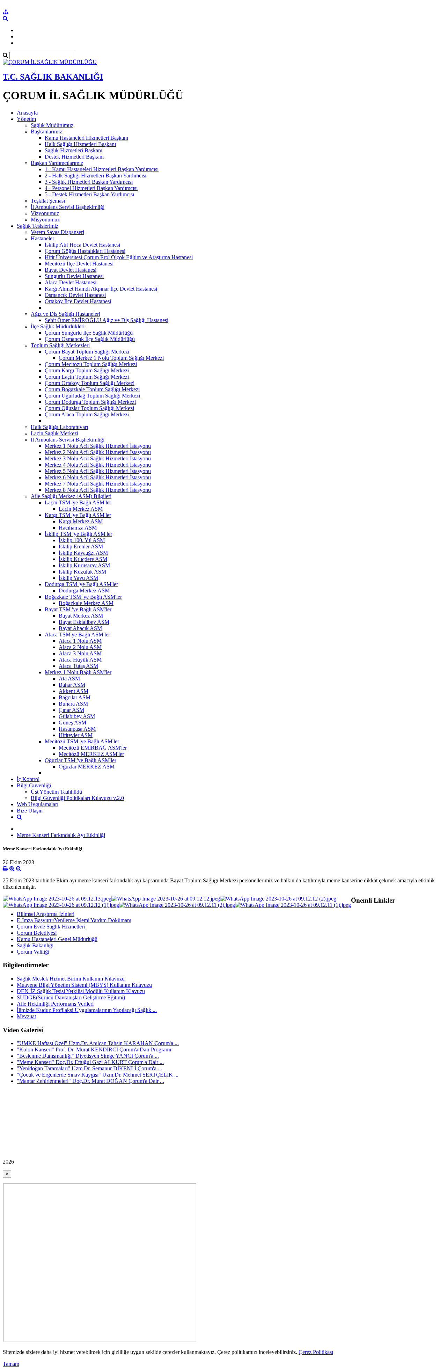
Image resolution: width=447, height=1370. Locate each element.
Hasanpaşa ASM (77, 729)
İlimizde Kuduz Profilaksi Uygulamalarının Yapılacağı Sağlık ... (87, 1010)
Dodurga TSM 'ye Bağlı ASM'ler (81, 584)
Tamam (11, 1364)
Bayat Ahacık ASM (80, 628)
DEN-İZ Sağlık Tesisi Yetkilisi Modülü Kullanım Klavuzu (81, 991)
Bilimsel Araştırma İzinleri (45, 914)
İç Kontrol (28, 779)
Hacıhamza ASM (78, 528)
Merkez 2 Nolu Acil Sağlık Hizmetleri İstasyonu (98, 452)
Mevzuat (26, 1016)
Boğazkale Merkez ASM (86, 603)
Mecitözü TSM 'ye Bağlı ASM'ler (82, 741)
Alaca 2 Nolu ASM (80, 647)
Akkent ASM (73, 691)
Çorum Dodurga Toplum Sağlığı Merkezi (90, 402)
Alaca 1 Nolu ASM (80, 641)
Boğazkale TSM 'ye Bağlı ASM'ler (83, 597)
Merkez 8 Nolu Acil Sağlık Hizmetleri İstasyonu (98, 490)
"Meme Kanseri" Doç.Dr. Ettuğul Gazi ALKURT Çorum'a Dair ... (90, 1062)
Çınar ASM (71, 710)
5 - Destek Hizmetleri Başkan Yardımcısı (89, 194)
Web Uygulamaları (37, 804)
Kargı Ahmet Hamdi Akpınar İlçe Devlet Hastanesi (101, 289)
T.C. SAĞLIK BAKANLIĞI (53, 76)
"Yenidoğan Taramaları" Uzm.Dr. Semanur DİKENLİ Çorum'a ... (89, 1068)
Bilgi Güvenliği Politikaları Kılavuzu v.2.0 (77, 798)
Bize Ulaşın (30, 811)
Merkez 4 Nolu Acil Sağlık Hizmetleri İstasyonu (98, 465)
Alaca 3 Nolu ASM (80, 653)
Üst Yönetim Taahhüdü (56, 792)
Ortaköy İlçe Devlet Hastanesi (78, 301)
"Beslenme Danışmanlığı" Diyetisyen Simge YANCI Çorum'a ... (88, 1056)
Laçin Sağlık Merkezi (54, 433)
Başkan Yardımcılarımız (57, 163)
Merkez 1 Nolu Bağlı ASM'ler (78, 672)
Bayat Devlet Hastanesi (70, 270)
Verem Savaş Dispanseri (57, 232)
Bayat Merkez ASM (81, 616)
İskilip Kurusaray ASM (84, 565)
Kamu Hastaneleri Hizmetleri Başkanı (86, 138)
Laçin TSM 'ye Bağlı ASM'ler (78, 502)
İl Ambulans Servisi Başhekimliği (67, 207)
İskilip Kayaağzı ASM (83, 553)
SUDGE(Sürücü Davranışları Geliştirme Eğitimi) (71, 997)
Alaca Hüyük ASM (80, 660)
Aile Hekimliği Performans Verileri (55, 1004)
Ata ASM (69, 679)
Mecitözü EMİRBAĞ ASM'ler (93, 748)
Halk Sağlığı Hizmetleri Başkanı (80, 144)
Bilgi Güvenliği (34, 785)
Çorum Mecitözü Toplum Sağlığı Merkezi (91, 364)
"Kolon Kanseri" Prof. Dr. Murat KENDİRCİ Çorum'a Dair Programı (94, 1049)
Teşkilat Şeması (48, 201)
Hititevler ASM (76, 735)
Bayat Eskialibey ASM (84, 622)
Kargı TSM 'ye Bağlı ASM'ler (78, 515)
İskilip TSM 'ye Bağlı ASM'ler (78, 534)
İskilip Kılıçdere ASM (83, 559)
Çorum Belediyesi (37, 933)
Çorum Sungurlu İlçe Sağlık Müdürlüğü (89, 333)
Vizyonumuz (45, 213)
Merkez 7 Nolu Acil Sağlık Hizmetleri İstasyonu (98, 484)
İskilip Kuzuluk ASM (82, 572)
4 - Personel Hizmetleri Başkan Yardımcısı (91, 188)
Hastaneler (42, 238)
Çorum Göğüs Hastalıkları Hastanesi (85, 251)
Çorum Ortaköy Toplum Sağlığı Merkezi (89, 383)
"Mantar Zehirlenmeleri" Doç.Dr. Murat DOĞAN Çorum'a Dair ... (90, 1081)
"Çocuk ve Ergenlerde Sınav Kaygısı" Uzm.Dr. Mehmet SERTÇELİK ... (97, 1075)
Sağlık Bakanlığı (35, 945)
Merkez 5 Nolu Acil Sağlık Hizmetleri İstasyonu (98, 471)
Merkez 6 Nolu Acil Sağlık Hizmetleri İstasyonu (98, 477)
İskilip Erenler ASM (81, 546)
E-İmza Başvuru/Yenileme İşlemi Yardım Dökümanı (74, 920)
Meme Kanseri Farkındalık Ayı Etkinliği (61, 835)
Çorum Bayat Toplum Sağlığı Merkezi (87, 352)
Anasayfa (27, 113)
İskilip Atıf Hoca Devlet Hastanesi (82, 245)
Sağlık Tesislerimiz (37, 226)
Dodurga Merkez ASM (84, 590)
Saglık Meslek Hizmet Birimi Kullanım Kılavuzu (71, 979)
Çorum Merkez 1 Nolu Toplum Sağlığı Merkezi (111, 358)
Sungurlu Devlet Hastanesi (74, 276)
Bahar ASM (72, 685)
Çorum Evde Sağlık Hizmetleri (51, 927)
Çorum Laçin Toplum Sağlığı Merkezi (87, 377)
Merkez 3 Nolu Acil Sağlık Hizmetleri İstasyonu (98, 458)
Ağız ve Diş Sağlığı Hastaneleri (65, 314)
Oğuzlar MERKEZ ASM (87, 767)
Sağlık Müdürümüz (52, 125)
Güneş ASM (72, 723)
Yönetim (26, 119)
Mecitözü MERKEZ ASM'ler (91, 754)
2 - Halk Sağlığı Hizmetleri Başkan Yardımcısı (95, 175)
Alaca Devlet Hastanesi (70, 282)
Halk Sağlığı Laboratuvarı (59, 427)
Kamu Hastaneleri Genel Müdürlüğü (57, 939)
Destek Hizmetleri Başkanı (74, 157)
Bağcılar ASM (74, 697)
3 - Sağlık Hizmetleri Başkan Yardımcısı (89, 182)
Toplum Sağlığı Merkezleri (60, 345)
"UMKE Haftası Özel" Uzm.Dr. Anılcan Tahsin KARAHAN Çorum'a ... (98, 1043)
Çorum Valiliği (33, 952)
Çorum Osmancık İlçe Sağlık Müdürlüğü (90, 339)
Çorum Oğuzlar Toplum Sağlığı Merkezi (89, 408)
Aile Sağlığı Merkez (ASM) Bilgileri (71, 496)
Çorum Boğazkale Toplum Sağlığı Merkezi (92, 389)
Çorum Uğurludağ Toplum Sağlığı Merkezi (92, 396)
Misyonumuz (45, 220)
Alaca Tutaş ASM (78, 666)
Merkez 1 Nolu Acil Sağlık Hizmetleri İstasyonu (98, 446)
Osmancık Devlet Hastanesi (75, 295)
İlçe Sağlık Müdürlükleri (58, 326)
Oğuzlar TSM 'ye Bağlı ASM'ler (80, 760)
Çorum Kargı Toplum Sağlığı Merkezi (87, 370)
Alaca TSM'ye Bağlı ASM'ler (77, 634)
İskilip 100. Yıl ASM (82, 540)
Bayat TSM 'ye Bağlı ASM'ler (78, 609)
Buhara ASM (73, 704)
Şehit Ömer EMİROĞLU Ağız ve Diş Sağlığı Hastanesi (106, 320)
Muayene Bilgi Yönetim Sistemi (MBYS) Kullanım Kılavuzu (84, 985)
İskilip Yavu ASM (78, 578)
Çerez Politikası (316, 1352)
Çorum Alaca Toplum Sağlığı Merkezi (87, 414)
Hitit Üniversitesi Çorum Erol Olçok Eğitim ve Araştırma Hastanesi (119, 257)
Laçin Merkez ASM (81, 509)
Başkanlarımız (46, 131)
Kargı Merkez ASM (81, 521)
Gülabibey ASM (77, 716)
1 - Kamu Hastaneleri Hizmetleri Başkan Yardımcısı (102, 169)
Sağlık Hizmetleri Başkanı (73, 150)
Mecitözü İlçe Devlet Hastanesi (79, 264)
